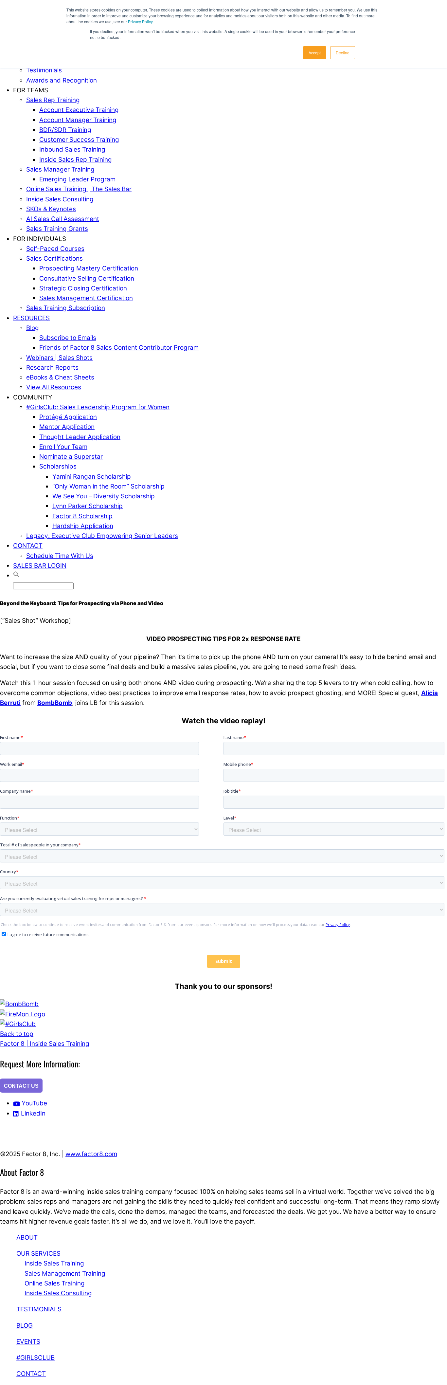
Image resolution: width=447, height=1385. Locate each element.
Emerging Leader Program (77, 179)
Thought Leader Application (79, 437)
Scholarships (58, 466)
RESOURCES (31, 318)
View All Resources (53, 387)
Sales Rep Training (53, 100)
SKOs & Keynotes (51, 209)
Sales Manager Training (60, 169)
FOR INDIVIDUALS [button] (39, 239)
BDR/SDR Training (65, 130)
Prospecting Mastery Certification (88, 268)
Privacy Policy (140, 21)
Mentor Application (67, 427)
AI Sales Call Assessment (62, 219)
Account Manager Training (77, 120)
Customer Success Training (79, 139)
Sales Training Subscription (65, 308)
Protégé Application (68, 417)
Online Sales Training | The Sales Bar (79, 189)
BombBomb (54, 703)
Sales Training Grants (57, 228)
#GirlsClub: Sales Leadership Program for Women (98, 407)
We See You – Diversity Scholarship (103, 496)
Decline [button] (342, 52)
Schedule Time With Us (59, 556)
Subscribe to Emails (67, 338)
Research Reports (52, 367)
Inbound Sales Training (72, 149)
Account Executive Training (79, 110)
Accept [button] (315, 52)
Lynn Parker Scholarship (87, 506)
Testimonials (44, 70)
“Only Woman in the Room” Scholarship (108, 486)
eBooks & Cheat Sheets (60, 377)
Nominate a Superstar (71, 456)
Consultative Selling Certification (86, 278)
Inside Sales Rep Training (75, 159)
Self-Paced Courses (55, 248)
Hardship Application (82, 526)
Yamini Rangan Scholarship (91, 476)
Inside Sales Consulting (60, 199)
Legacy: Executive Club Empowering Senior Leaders (102, 536)
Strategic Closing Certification (83, 288)
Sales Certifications (54, 258)
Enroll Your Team (63, 447)
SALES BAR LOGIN (39, 565)
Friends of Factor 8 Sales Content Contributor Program (119, 347)
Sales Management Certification (86, 298)
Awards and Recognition (61, 80)
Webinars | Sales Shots (59, 357)
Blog (32, 328)
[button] (16, 575)
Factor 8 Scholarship (82, 516)
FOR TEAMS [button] (30, 90)
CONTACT (28, 545)
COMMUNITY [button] (32, 397)
